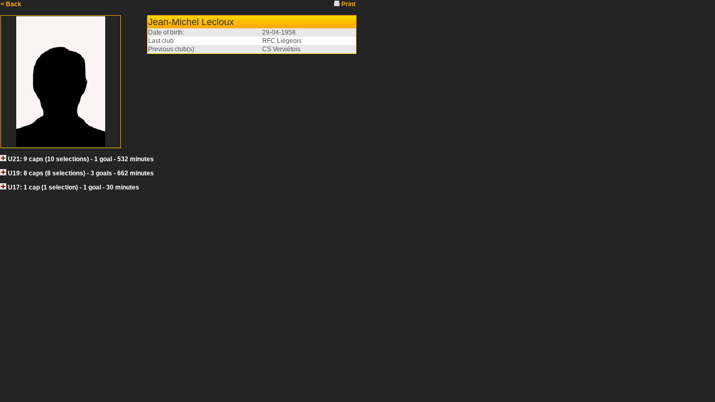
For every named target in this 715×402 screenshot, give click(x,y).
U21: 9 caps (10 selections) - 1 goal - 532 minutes (81, 159)
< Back (11, 4)
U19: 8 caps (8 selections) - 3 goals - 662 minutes (81, 173)
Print (348, 4)
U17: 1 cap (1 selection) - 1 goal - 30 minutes (73, 187)
